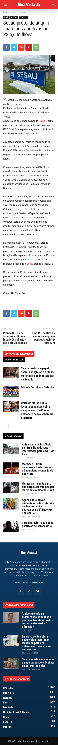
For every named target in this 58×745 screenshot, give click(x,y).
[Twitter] (37, 591)
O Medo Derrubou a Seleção (37, 387)
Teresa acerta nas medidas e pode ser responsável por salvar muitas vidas (38, 662)
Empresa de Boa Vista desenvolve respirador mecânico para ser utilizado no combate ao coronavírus (36, 643)
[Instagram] (29, 591)
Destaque (23, 17)
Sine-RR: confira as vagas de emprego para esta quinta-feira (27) (43, 338)
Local (13, 12)
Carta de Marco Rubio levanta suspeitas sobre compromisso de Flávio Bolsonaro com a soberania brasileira (37, 410)
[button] (53, 4)
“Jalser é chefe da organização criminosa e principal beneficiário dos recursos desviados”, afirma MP (37, 620)
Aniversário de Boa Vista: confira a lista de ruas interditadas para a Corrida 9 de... (38, 449)
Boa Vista (23, 12)
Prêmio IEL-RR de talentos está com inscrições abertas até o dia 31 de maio (15, 338)
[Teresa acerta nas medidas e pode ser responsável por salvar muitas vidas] (11, 663)
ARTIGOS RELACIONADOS (19, 354)
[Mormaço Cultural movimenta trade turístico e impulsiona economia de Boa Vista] (11, 468)
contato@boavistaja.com (34, 582)
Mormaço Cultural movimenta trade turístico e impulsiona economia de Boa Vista (37, 468)
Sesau (42, 120)
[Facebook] (20, 591)
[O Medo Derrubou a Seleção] (11, 391)
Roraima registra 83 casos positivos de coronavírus (37, 524)
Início (5, 12)
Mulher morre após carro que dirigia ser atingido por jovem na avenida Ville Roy (38, 487)
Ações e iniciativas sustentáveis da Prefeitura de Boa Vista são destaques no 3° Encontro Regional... (38, 506)
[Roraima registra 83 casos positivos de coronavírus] (11, 526)
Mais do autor (14, 359)
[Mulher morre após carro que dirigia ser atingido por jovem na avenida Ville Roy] (11, 487)
